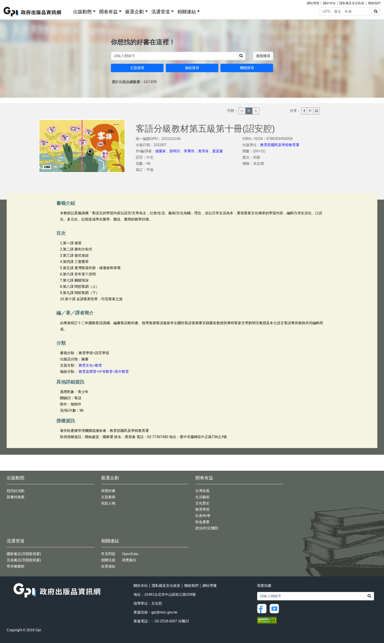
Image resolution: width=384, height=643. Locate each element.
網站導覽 (313, 3)
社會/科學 (202, 516)
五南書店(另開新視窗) (24, 560)
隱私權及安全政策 (351, 3)
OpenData (130, 554)
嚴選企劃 (134, 11)
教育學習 (202, 509)
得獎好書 (108, 491)
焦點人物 (108, 503)
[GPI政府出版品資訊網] (33, 12)
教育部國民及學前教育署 (279, 145)
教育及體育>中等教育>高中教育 (104, 371)
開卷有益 (108, 11)
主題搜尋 (137, 68)
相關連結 (186, 11)
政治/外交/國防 (206, 528)
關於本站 (329, 3)
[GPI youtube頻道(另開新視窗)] (275, 608)
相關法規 (108, 560)
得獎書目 (129, 560)
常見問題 (108, 554)
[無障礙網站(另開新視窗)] (267, 620)
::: (68, 11)
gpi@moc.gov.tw (164, 612)
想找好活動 (15, 491)
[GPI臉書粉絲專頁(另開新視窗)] (263, 608)
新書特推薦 (15, 497)
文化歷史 (202, 503)
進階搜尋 (263, 56)
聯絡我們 (374, 3)
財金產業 (202, 522)
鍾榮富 (160, 151)
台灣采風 (202, 491)
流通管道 (160, 11)
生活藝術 (202, 497)
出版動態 (82, 11)
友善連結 (108, 566)
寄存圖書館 (15, 566)
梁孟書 (217, 151)
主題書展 (108, 497)
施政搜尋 (192, 68)
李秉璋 (189, 151)
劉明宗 (175, 151)
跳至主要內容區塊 (12, 2)
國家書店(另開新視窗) (24, 554)
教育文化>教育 (90, 365)
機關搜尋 (247, 68)
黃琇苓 (203, 151)
